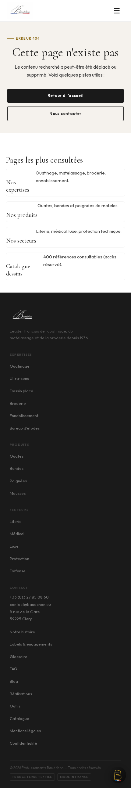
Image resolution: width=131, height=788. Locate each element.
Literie (16, 521)
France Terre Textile (32, 777)
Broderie (18, 403)
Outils (15, 705)
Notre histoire (22, 631)
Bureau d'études (25, 428)
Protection (19, 558)
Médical (17, 533)
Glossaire (18, 656)
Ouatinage (20, 366)
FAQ (13, 668)
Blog (14, 681)
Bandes (16, 468)
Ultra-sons (19, 378)
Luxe (14, 546)
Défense (18, 570)
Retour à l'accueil (65, 95)
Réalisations (21, 693)
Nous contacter (65, 113)
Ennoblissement (24, 415)
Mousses (18, 493)
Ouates (16, 456)
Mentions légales (25, 730)
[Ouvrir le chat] (118, 775)
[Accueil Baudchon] (20, 10)
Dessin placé (21, 390)
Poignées (18, 480)
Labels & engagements (31, 644)
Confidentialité (23, 743)
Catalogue (19, 718)
